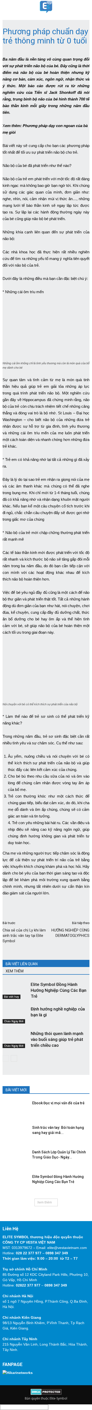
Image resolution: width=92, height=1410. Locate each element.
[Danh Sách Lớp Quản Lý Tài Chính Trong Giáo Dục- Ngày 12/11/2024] (14, 1157)
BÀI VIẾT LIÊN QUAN (22, 964)
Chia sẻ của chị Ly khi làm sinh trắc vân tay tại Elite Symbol (24, 935)
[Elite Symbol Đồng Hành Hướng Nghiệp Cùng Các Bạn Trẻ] (15, 990)
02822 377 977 (28, 1285)
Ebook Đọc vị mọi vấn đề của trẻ (58, 1103)
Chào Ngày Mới (14, 1021)
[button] (85, 7)
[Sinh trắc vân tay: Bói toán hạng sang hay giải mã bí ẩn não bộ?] (14, 1132)
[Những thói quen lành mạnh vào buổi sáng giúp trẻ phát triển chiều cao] (15, 1039)
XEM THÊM (15, 971)
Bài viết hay (11, 996)
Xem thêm (44, 1202)
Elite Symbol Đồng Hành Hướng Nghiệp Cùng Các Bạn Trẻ (58, 990)
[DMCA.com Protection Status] (46, 1394)
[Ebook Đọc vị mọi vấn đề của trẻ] (14, 1108)
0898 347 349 (56, 1253)
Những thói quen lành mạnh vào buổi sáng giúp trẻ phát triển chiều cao (57, 1039)
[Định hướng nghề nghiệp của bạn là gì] (15, 1015)
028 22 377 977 (28, 1253)
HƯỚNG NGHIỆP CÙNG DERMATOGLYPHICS (70, 933)
